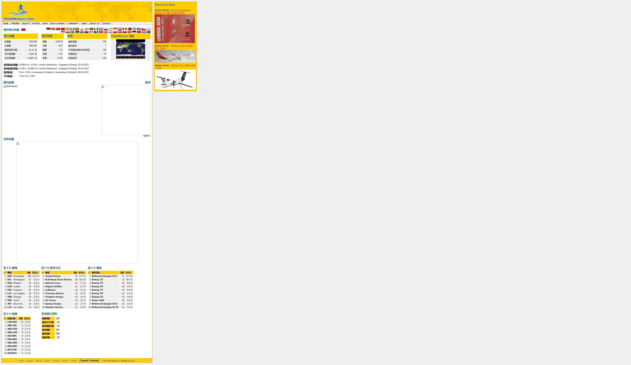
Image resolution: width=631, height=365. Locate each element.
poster (47, 361)
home (21, 361)
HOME (6, 23)
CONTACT (106, 23)
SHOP (45, 23)
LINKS (84, 23)
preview (30, 361)
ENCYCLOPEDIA (57, 23)
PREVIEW (15, 23)
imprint (65, 361)
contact (74, 361)
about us (56, 361)
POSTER (36, 23)
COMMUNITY (73, 23)
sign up (39, 361)
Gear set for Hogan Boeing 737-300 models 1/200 (172, 11)
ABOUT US (94, 23)
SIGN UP (26, 23)
